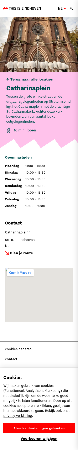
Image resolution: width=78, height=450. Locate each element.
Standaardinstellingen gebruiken (39, 428)
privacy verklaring (17, 415)
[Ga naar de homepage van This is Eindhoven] (22, 8)
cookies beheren (18, 349)
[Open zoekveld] (71, 8)
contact (11, 359)
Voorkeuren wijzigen (39, 438)
